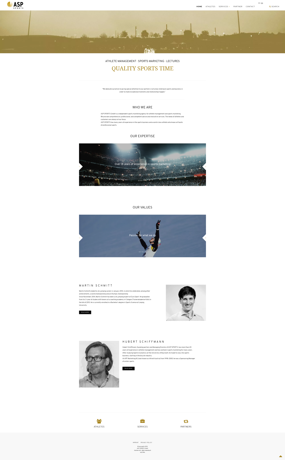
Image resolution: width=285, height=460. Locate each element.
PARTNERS (185, 426)
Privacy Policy (146, 442)
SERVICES (142, 426)
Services (223, 7)
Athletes (210, 7)
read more (85, 312)
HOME (199, 6)
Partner (237, 7)
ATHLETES (99, 426)
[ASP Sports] (15, 5)
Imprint (136, 442)
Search (275, 7)
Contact (250, 7)
